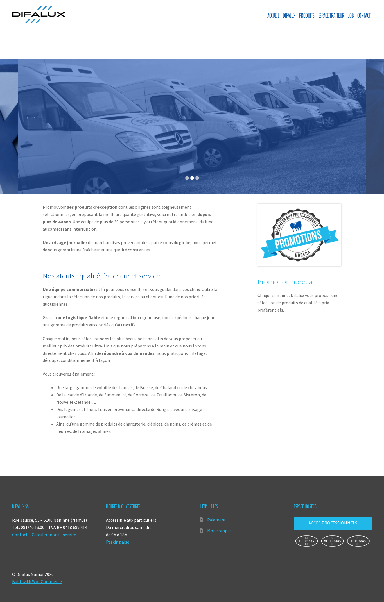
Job (351, 16)
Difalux (289, 16)
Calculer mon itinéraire (54, 534)
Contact (364, 16)
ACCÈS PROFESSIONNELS (332, 523)
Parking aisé (117, 542)
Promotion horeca (284, 281)
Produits (307, 16)
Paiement (216, 520)
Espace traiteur (331, 16)
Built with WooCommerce (37, 581)
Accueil (273, 16)
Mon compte (219, 530)
